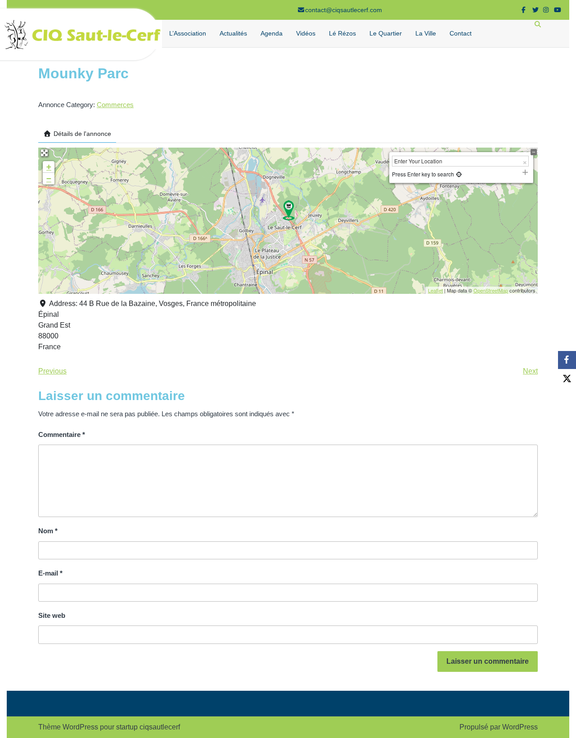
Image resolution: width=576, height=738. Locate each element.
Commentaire (61, 434)
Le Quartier (385, 33)
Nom (48, 531)
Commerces (115, 104)
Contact (461, 33)
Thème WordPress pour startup (88, 727)
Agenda (272, 33)
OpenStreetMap (490, 290)
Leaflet (435, 290)
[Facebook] (567, 360)
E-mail (50, 573)
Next (530, 371)
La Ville (425, 33)
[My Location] (458, 174)
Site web (51, 615)
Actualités (233, 33)
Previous (52, 371)
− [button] (48, 178)
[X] (567, 378)
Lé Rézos (342, 33)
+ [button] (48, 166)
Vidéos (305, 33)
